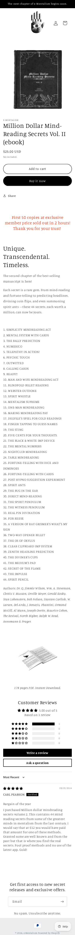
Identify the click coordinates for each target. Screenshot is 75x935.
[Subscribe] (62, 901)
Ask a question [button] (37, 763)
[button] (20, 724)
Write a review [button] (37, 753)
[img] (13, 788)
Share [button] (12, 195)
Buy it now (37, 181)
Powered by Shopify (49, 933)
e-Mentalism (30, 933)
